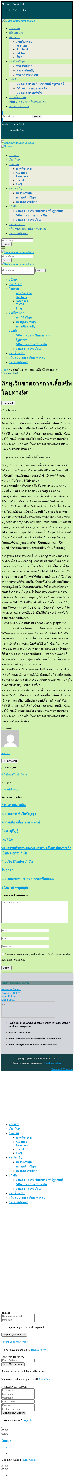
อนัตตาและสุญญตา (15, 887)
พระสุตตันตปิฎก (26, 70)
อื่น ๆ (19, 57)
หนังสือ (13, 79)
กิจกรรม (14, 37)
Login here (45, 1379)
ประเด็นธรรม (17, 97)
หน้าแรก (14, 28)
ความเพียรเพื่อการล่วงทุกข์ (20, 822)
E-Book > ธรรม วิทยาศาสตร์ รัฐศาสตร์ (40, 84)
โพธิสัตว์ (7, 870)
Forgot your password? (14, 1341)
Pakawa (5, 753)
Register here (38, 1349)
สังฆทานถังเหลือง (13, 805)
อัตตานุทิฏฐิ (9, 831)
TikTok (20, 53)
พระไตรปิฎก (17, 61)
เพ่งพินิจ (7, 839)
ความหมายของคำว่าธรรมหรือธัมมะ (27, 879)
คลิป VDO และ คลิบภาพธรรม (28, 101)
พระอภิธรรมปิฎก (27, 75)
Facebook (22, 49)
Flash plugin (29, 1459)
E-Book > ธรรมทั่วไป (29, 93)
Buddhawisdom (52, 1063)
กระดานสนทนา (19, 106)
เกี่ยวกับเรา (16, 32)
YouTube (21, 46)
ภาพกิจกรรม (24, 41)
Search (36, 116)
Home (4, 369)
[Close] (2, 120)
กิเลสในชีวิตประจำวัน (17, 862)
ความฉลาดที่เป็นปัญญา (18, 814)
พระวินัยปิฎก (24, 66)
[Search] (2, 113)
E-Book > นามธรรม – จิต (31, 88)
